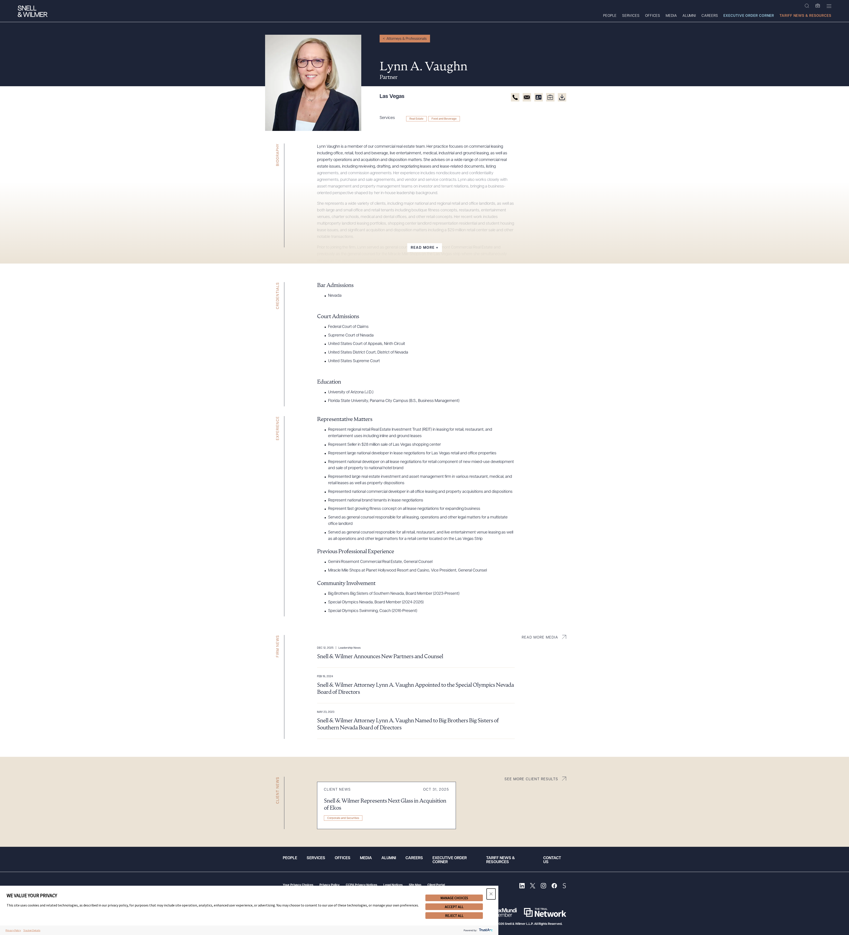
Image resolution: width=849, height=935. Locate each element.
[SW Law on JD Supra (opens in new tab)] (564, 886)
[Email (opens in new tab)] (527, 97)
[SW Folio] (818, 6)
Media (671, 16)
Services (631, 16)
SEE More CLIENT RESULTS (531, 779)
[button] (491, 894)
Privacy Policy (329, 885)
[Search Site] (807, 6)
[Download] (562, 97)
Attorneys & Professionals (406, 39)
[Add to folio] (550, 97)
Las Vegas (392, 96)
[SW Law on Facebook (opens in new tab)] (554, 886)
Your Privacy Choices (298, 885)
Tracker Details (31, 930)
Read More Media (540, 637)
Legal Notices (393, 885)
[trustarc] (485, 930)
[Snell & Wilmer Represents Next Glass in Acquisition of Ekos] (386, 805)
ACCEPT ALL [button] (454, 906)
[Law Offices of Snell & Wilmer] (33, 12)
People (609, 16)
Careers (710, 16)
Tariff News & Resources (805, 16)
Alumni (689, 16)
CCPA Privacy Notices (361, 885)
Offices (652, 16)
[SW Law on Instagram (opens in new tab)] (543, 886)
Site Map (415, 885)
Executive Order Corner (748, 16)
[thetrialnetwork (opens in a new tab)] (545, 912)
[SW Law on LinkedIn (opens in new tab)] (522, 886)
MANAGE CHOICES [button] (454, 898)
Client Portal (436, 885)
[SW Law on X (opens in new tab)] (532, 886)
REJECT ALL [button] (454, 915)
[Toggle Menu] (829, 6)
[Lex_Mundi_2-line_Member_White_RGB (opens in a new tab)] (505, 912)
